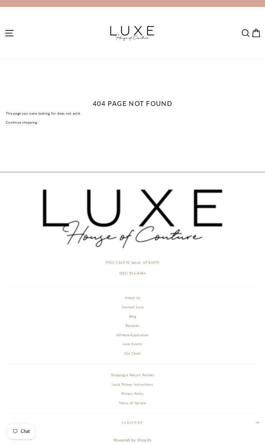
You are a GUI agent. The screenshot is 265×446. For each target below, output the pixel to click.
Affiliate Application (132, 335)
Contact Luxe (132, 307)
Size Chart (132, 353)
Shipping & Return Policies (132, 375)
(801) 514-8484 (132, 273)
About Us (132, 297)
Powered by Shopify (133, 440)
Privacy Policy (132, 393)
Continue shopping (21, 122)
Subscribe (132, 422)
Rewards (132, 325)
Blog (132, 316)
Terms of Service (132, 403)
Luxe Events (133, 344)
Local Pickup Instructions (132, 384)
